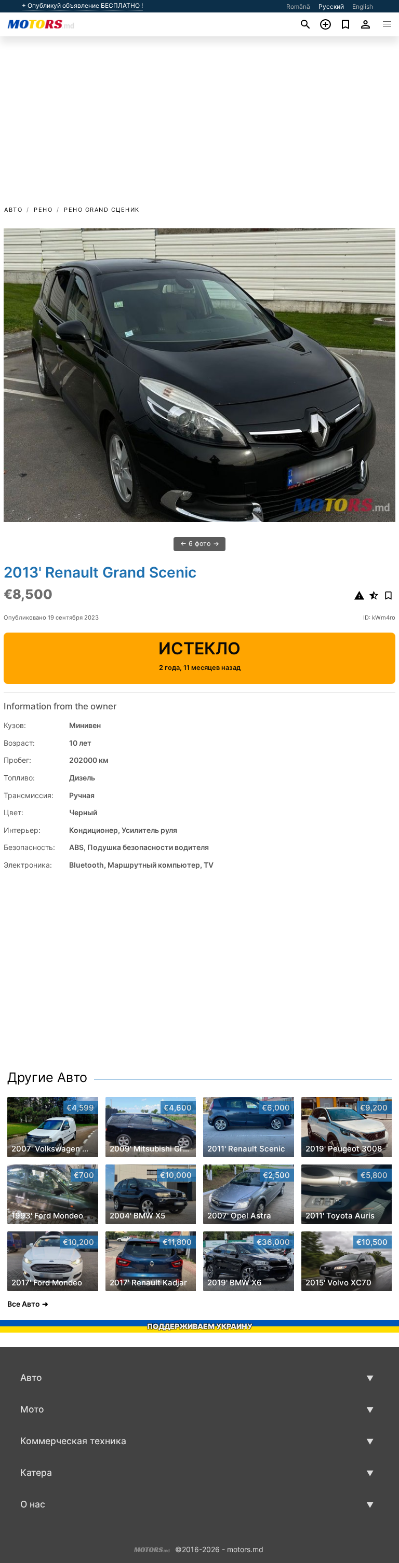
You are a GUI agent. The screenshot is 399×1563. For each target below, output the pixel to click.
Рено (43, 209)
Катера (36, 1472)
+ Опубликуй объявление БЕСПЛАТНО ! (82, 5)
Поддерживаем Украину (199, 1326)
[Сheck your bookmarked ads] (346, 24)
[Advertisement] (199, 126)
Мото (32, 1409)
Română (298, 6)
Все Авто (23, 1303)
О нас (32, 1504)
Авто (13, 209)
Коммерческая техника (73, 1440)
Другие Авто (47, 1077)
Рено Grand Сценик (102, 209)
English (362, 6)
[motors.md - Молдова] (151, 1548)
